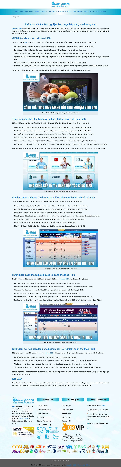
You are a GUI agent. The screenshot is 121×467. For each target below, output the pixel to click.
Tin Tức (92, 12)
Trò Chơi (51, 12)
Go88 (103, 405)
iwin (88, 428)
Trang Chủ (15, 17)
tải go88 (68, 465)
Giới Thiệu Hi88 (26, 12)
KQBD (74, 465)
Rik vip (88, 465)
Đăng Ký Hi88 (40, 12)
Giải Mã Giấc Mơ (64, 12)
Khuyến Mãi (101, 12)
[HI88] (60, 4)
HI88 (16, 12)
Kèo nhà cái (81, 465)
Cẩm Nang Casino (80, 12)
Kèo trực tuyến (23, 418)
